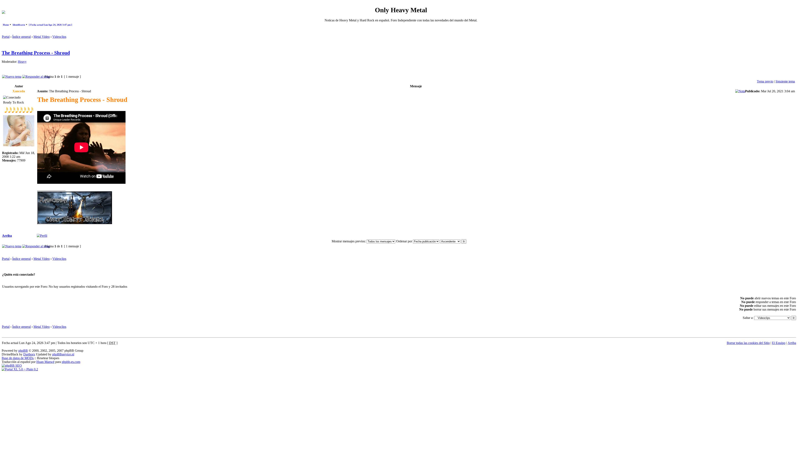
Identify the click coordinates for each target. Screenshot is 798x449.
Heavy (22, 61)
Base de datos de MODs (18, 358)
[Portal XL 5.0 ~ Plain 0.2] (20, 369)
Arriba (7, 235)
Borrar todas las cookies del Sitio (748, 343)
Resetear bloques (48, 358)
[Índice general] (3, 12)
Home (6, 24)
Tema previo (765, 81)
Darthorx (29, 354)
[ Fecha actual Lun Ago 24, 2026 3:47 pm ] (50, 24)
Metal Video (41, 36)
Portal (6, 36)
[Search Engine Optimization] (12, 365)
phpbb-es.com (71, 362)
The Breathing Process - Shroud (36, 53)
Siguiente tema (785, 81)
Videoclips (59, 36)
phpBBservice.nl (63, 354)
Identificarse (19, 24)
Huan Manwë (45, 362)
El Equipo (778, 343)
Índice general (21, 36)
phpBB (23, 350)
